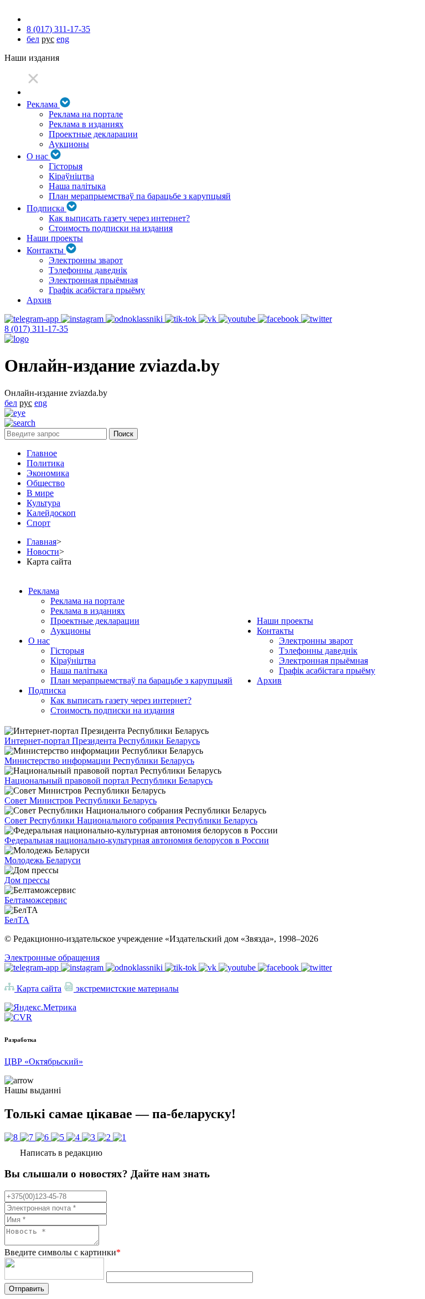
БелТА (16, 920)
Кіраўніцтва (71, 176)
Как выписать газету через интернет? (119, 218)
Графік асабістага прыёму (97, 290)
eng (62, 39)
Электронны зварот (86, 260)
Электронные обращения (52, 957)
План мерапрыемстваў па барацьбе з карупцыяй (140, 196)
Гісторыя (65, 166)
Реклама (43, 104)
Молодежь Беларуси (42, 860)
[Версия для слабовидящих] (14, 413)
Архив (39, 300)
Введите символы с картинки (62, 1252)
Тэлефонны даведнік (88, 270)
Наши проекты (55, 238)
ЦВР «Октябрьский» (43, 1061)
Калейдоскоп (51, 513)
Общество (46, 483)
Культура (43, 503)
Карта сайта (37, 988)
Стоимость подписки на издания (111, 228)
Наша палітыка (77, 186)
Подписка (46, 208)
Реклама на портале (86, 114)
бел (33, 39)
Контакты (46, 250)
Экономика (48, 473)
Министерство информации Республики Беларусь (99, 760)
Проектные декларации (93, 134)
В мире (40, 493)
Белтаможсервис (35, 900)
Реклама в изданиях (86, 124)
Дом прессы (27, 880)
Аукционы (69, 144)
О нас (38, 156)
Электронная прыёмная (93, 280)
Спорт (38, 523)
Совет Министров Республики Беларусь (80, 800)
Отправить (26, 1289)
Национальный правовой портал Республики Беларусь (108, 780)
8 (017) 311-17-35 (58, 29)
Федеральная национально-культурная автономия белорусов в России (136, 840)
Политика (45, 463)
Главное (42, 453)
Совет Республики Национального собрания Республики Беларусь (130, 820)
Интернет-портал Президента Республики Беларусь (102, 740)
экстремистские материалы (126, 988)
